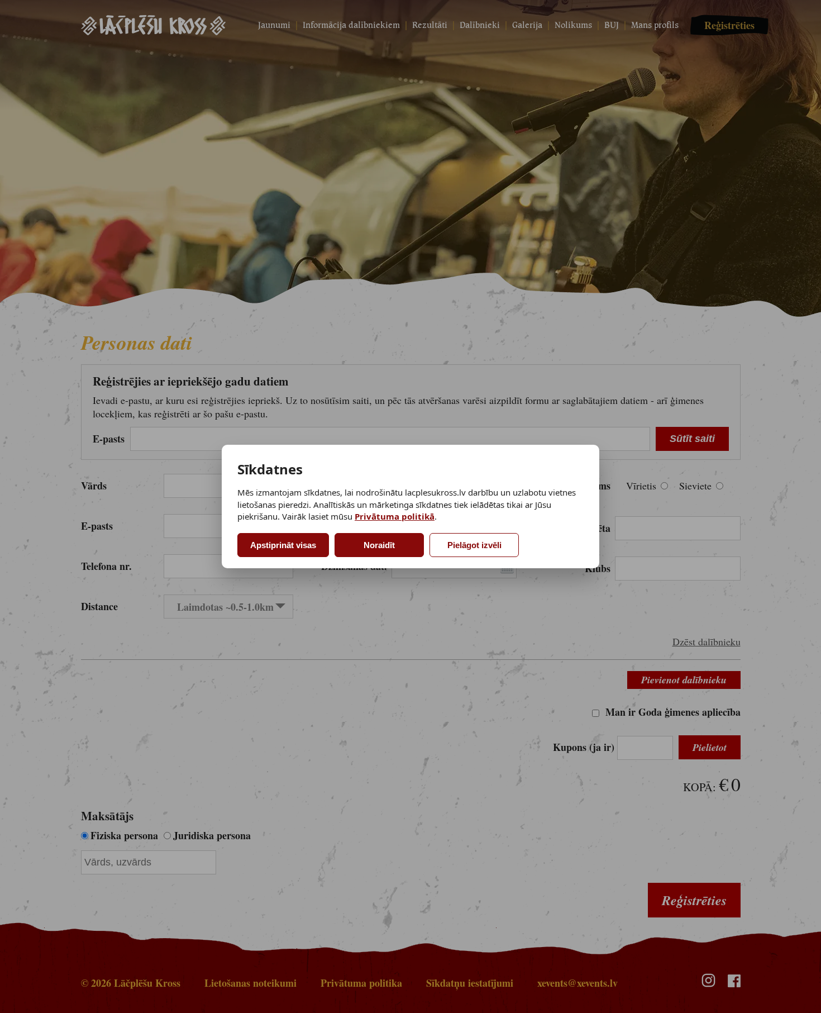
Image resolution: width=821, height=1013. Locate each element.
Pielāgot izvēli (474, 545)
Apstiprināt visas (283, 545)
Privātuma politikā (395, 516)
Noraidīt (379, 545)
